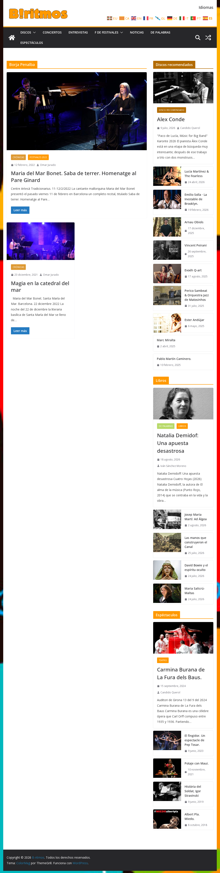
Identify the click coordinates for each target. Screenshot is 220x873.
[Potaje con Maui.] (167, 768)
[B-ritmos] (12, 37)
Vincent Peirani (196, 245)
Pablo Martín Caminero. (174, 359)
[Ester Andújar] (167, 323)
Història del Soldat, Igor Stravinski (193, 791)
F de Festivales (106, 32)
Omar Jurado (48, 165)
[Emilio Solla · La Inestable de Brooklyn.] (167, 202)
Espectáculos (31, 43)
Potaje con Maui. (197, 763)
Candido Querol (190, 128)
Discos (25, 32)
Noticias (137, 32)
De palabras (160, 32)
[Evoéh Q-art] (167, 273)
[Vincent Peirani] (167, 250)
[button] (33, 32)
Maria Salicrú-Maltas (195, 590)
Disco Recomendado (171, 110)
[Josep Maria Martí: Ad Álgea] (167, 520)
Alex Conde (171, 119)
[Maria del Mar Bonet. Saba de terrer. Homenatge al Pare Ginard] (77, 111)
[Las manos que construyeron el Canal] (167, 545)
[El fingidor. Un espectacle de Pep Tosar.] (167, 743)
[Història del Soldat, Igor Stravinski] (167, 794)
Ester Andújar (194, 320)
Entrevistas (78, 32)
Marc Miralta (166, 340)
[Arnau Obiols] (167, 227)
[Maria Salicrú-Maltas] (167, 594)
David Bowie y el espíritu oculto (196, 567)
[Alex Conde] (183, 88)
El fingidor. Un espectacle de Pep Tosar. (195, 740)
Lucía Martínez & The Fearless (197, 173)
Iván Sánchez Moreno (173, 466)
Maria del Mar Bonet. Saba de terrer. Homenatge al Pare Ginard (73, 176)
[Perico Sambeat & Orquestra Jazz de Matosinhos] (167, 298)
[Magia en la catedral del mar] (41, 241)
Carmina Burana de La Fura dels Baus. (181, 673)
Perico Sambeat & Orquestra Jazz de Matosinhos (197, 295)
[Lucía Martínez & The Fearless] (167, 177)
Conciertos (52, 32)
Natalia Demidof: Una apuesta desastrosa (177, 443)
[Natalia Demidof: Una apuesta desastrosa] (183, 403)
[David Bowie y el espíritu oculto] (167, 570)
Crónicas (18, 157)
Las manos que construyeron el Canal (196, 542)
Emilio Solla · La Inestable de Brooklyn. (196, 199)
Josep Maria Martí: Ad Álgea (196, 516)
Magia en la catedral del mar (40, 286)
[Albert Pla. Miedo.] (167, 819)
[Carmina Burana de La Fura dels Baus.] (183, 638)
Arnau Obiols (194, 222)
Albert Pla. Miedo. (192, 816)
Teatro (163, 660)
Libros (182, 426)
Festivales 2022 (38, 157)
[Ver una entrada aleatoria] (208, 37)
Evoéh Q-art (193, 270)
